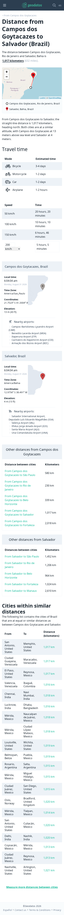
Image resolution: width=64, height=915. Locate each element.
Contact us (20, 910)
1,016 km (49, 684)
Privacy (57, 910)
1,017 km (49, 647)
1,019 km (49, 745)
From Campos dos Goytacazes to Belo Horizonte (16, 500)
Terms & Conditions (40, 910)
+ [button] (7, 72)
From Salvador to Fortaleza (21, 584)
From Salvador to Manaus (21, 591)
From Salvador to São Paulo (22, 556)
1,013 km (49, 847)
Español (7, 910)
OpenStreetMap (54, 97)
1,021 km (49, 870)
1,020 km (49, 802)
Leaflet (42, 97)
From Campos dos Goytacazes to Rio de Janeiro (18, 485)
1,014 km (49, 812)
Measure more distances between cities (32, 887)
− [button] (7, 77)
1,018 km (49, 695)
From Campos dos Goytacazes (20, 15)
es (60, 5)
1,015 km (49, 766)
